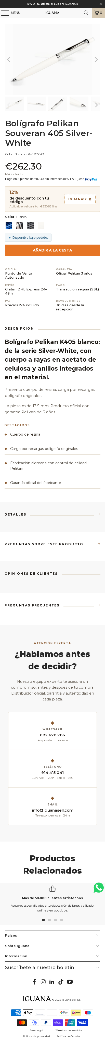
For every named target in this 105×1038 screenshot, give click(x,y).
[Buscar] (86, 13)
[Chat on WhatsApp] (99, 890)
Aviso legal (36, 1030)
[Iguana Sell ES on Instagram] (43, 982)
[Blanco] (41, 225)
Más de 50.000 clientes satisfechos (52, 898)
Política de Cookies (68, 1036)
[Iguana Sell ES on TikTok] (61, 982)
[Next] (96, 59)
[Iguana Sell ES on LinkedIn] (52, 982)
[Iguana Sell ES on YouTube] (70, 982)
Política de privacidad (36, 1036)
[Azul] (9, 225)
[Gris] (30, 225)
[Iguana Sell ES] (52, 13)
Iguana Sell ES (71, 999)
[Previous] (9, 59)
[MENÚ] (2, 13)
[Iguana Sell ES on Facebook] (34, 982)
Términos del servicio (69, 1030)
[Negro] (19, 225)
